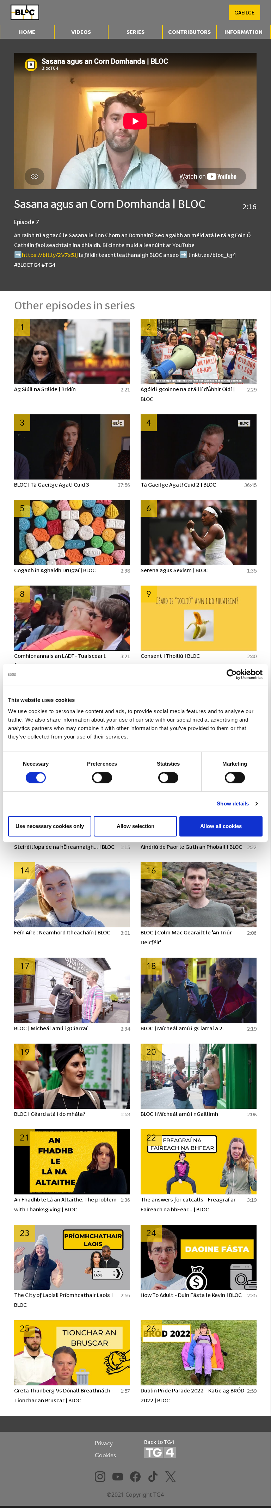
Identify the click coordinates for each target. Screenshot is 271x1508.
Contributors (189, 31)
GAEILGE (244, 12)
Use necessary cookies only (50, 826)
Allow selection (135, 826)
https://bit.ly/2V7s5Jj (50, 255)
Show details (233, 803)
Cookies (105, 1455)
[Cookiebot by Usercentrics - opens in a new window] (232, 674)
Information (243, 31)
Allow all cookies (221, 826)
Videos (81, 31)
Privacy (104, 1443)
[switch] (102, 777)
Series (135, 31)
